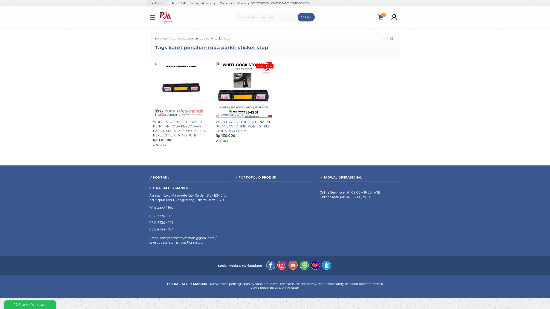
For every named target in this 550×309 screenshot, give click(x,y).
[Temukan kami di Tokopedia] (304, 266)
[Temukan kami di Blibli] (326, 266)
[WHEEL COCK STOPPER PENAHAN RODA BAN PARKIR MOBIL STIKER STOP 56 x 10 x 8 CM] (244, 89)
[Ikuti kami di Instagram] (281, 266)
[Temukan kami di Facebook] (270, 266)
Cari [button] (307, 17)
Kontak (180, 3)
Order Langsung (168, 114)
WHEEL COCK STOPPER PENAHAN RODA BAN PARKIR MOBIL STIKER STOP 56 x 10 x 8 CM (244, 126)
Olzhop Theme (259, 287)
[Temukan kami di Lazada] (315, 266)
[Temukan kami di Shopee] (293, 266)
